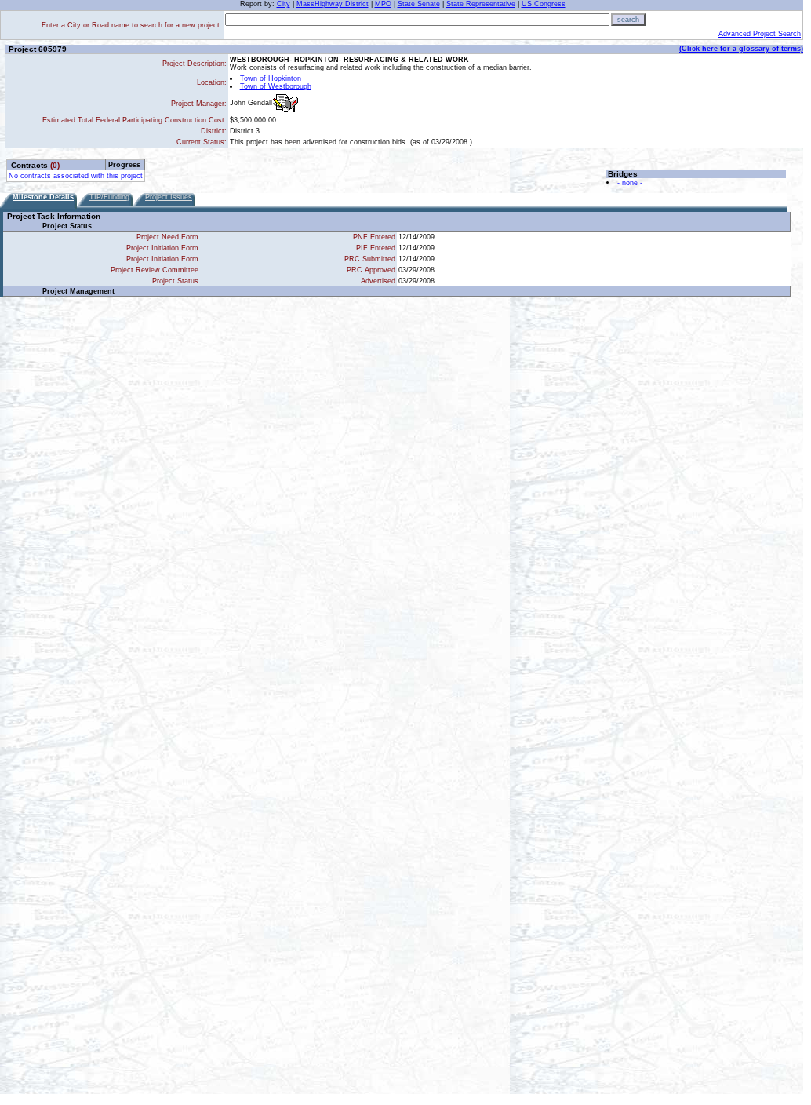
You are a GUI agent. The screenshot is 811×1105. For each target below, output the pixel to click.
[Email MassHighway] (285, 103)
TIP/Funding (109, 197)
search (628, 20)
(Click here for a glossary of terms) (741, 49)
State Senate (419, 4)
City (283, 4)
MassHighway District (332, 4)
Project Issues (168, 197)
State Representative (480, 4)
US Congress (544, 4)
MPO (383, 4)
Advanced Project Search (759, 34)
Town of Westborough (275, 86)
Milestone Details (43, 197)
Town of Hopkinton (270, 78)
